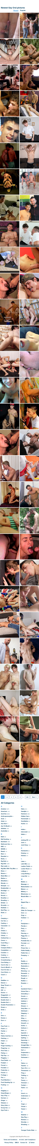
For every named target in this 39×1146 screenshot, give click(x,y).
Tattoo (23, 1063)
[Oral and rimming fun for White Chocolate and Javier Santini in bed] (9, 338)
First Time (4, 1050)
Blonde (3, 883)
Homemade (24, 819)
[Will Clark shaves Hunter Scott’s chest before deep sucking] (9, 312)
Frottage (3, 1075)
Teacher (23, 1066)
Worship (23, 1122)
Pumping (24, 955)
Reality (23, 961)
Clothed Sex (5, 938)
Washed (23, 1115)
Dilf (2, 990)
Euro (2, 1020)
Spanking (24, 1035)
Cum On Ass (5, 970)
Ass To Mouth (5, 826)
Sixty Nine (24, 1008)
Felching (3, 1038)
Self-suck (24, 999)
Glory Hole (4, 1105)
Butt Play (4, 910)
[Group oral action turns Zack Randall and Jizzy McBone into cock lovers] (9, 103)
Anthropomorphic (6, 816)
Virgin (23, 1104)
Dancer (3, 983)
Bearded (3, 856)
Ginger (3, 1100)
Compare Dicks (6, 948)
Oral (22, 913)
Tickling (23, 1075)
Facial (3, 1028)
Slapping (24, 1013)
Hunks (23, 824)
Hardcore (24, 814)
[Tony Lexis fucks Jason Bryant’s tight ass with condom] (9, 520)
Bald (2, 837)
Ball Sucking (5, 839)
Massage (24, 884)
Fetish (3, 1041)
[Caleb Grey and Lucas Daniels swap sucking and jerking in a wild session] (9, 234)
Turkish (23, 1085)
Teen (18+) (24, 1068)
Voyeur (23, 1109)
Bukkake (3, 908)
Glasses (3, 1103)
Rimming (24, 971)
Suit (22, 1050)
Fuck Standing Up (6, 1082)
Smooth (23, 1023)
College (3, 945)
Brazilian (4, 898)
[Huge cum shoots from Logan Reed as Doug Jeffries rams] (9, 494)
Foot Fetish (4, 1060)
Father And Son (6, 1036)
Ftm (2, 1077)
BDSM (3, 849)
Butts (2, 913)
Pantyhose (24, 923)
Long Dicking (25, 874)
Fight (2, 1043)
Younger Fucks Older (27, 1130)
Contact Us (23, 1142)
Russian (23, 983)
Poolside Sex (25, 941)
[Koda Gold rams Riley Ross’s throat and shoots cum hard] (9, 416)
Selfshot (23, 1001)
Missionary (24, 894)
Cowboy (3, 955)
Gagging (3, 1091)
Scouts (23, 996)
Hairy (22, 809)
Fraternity (4, 1070)
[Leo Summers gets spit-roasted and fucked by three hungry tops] (9, 51)
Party (22, 928)
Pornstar (24, 943)
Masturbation (25, 887)
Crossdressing (5, 960)
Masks (23, 882)
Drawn (3, 1007)
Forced (3, 1065)
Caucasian (4, 926)
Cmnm (3, 940)
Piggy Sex (24, 936)
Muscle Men (25, 896)
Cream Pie (4, 957)
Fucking (3, 1085)
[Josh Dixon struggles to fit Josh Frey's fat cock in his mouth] (9, 599)
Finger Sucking (6, 1046)
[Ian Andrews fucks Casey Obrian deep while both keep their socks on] (9, 156)
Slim (22, 1016)
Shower (23, 1006)
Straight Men (25, 1045)
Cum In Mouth (5, 967)
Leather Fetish (25, 866)
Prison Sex (24, 948)
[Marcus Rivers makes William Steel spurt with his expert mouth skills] (9, 755)
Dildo (2, 988)
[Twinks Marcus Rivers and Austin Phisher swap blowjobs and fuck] (9, 364)
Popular (23, 10)
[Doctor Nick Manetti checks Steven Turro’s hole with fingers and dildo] (9, 208)
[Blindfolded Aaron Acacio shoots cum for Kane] (9, 260)
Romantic (24, 973)
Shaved (23, 1003)
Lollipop (23, 871)
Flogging (4, 1058)
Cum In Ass (4, 965)
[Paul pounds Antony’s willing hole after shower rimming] (9, 25)
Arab (2, 819)
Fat (2, 1033)
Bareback (4, 842)
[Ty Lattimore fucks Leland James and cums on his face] (9, 442)
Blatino (3, 878)
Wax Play (24, 1117)
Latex (22, 861)
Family (3, 1031)
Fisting (3, 1053)
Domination (4, 997)
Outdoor (23, 918)
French (3, 1073)
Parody (23, 926)
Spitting (23, 1038)
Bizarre (3, 873)
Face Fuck (4, 1026)
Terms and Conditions (10, 1139)
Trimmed (24, 1083)
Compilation (5, 950)
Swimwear (24, 1057)
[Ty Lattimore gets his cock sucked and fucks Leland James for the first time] (9, 286)
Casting (3, 923)
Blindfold (4, 881)
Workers (23, 1120)
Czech (3, 975)
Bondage (4, 890)
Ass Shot (4, 824)
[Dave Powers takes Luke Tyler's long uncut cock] (9, 625)
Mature (23, 889)
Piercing (23, 933)
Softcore (23, 1028)
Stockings (24, 1043)
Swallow (23, 1055)
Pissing (23, 938)
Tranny (23, 1080)
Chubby (3, 933)
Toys (22, 1078)
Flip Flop (3, 1055)
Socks (23, 1025)
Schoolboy (24, 994)
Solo (22, 1030)
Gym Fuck (4, 1110)
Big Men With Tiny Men (8, 868)
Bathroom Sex (5, 844)
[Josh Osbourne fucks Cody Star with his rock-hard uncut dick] (9, 703)
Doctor (3, 993)
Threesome (24, 1070)
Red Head (24, 964)
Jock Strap (24, 845)
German (3, 1098)
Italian (23, 834)
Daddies (3, 980)
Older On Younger (27, 910)
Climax (3, 935)
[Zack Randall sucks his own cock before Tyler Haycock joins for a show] (9, 390)
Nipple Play (24, 902)
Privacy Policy (9, 1142)
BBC (2, 846)
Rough (23, 978)
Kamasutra (24, 851)
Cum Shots (4, 972)
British (3, 903)
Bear (2, 854)
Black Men (4, 876)
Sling (22, 1018)
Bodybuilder (5, 888)
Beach (3, 851)
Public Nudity (25, 950)
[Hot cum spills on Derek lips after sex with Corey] (9, 546)
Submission (25, 1048)
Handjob (23, 811)
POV (22, 945)
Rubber (23, 981)
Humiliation (24, 821)
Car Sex (3, 921)
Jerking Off (24, 840)
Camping (4, 918)
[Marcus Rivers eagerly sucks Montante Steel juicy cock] (9, 781)
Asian (3, 821)
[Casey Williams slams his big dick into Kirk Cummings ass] (9, 651)
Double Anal (5, 1000)
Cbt (2, 928)
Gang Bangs (5, 1093)
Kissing (23, 853)
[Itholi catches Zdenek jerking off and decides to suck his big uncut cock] (9, 77)
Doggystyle (4, 995)
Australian (4, 831)
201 (27, 797)
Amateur (3, 809)
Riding (23, 968)
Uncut (23, 1093)
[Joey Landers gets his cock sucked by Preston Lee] (9, 468)
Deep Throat (5, 985)
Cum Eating (4, 962)
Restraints (24, 966)
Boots (3, 893)
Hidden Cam (25, 816)
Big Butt (3, 861)
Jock (22, 842)
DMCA (17, 1142)
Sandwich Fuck (26, 989)
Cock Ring (4, 943)
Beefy (3, 859)
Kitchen (23, 856)
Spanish (23, 1033)
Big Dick (3, 864)
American (4, 811)
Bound (3, 895)
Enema (3, 1018)
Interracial (24, 832)
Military (23, 891)
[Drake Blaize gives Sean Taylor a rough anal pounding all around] (9, 729)
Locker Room (25, 869)
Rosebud (24, 976)
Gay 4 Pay (4, 1095)
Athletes (3, 828)
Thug (22, 1073)
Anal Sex (4, 814)
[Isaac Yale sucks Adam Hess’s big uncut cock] (9, 130)
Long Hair (24, 876)
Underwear (24, 1096)
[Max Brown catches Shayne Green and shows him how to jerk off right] (9, 677)
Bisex (2, 871)
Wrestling (24, 1124)
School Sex (24, 991)
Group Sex (4, 1108)
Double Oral (5, 1002)
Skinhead (24, 1011)
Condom (3, 953)
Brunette (3, 905)
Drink (2, 1010)
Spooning (24, 1040)
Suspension (25, 1052)
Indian (23, 829)
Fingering (4, 1048)
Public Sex (24, 953)
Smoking (24, 1021)
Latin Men (24, 864)
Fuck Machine (5, 1080)
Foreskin (3, 1068)
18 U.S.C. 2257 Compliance (27, 1139)
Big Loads (4, 866)
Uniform (23, 1098)
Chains (3, 931)
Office (23, 908)
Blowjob (3, 886)
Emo (2, 1015)
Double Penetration (7, 1005)
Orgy (22, 915)
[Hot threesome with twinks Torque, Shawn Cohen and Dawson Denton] (9, 573)
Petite (23, 931)
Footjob (3, 1063)
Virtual (23, 1106)
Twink (23, 1088)
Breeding (4, 900)
